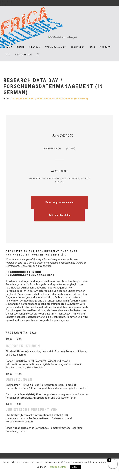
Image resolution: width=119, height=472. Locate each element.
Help (92, 47)
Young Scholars (55, 47)
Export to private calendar (59, 202)
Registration (23, 54)
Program (35, 47)
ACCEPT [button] (75, 467)
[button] (38, 57)
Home (9, 47)
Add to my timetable (60, 215)
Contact (105, 47)
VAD (8, 54)
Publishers (78, 47)
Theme (21, 47)
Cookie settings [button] (58, 466)
